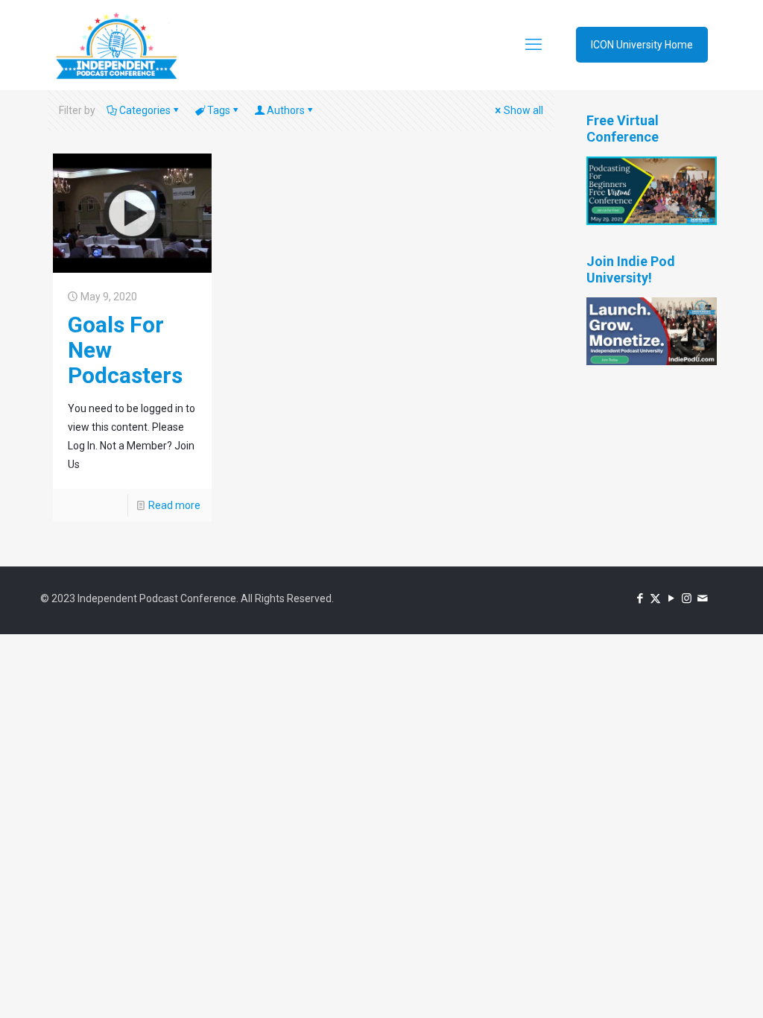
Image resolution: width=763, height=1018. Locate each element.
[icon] (702, 598)
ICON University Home (642, 45)
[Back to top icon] (691, 987)
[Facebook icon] (639, 598)
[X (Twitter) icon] (655, 598)
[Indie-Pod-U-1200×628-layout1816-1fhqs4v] (651, 361)
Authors (286, 110)
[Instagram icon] (686, 598)
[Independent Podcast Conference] (116, 44)
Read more (174, 505)
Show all (523, 110)
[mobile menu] (533, 44)
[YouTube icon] (671, 598)
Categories (145, 110)
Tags (218, 110)
